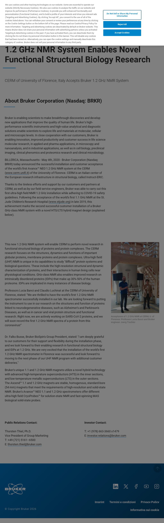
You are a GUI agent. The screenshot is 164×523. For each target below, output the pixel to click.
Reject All (122, 24)
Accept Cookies (122, 32)
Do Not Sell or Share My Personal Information (122, 14)
